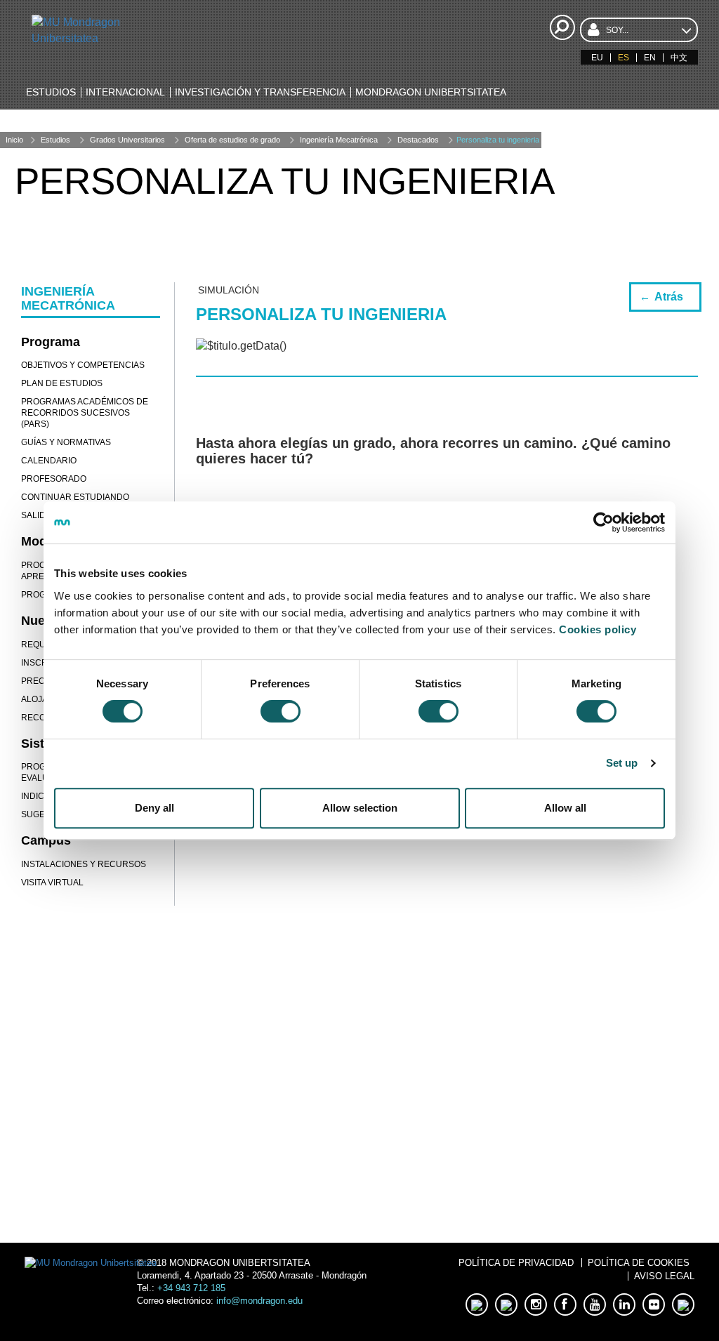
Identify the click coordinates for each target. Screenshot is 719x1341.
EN (650, 57)
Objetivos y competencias (83, 365)
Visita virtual (52, 882)
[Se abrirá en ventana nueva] (102, 1132)
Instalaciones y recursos (83, 864)
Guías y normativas (66, 442)
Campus (46, 840)
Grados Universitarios (127, 140)
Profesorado (53, 479)
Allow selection (359, 808)
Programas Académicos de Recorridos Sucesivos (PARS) (84, 413)
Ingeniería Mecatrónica (339, 140)
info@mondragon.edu (259, 1300)
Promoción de (529, 1063)
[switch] (280, 711)
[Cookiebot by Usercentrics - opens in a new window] (603, 522)
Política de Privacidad (516, 1262)
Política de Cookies (639, 1262)
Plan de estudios (62, 383)
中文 (679, 57)
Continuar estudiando (75, 497)
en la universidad (529, 1182)
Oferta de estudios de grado (232, 140)
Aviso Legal (664, 1276)
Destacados (418, 140)
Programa (50, 342)
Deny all (154, 808)
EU (597, 57)
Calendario (49, 460)
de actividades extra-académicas (529, 1123)
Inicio (14, 140)
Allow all (565, 808)
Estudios (55, 140)
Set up (622, 763)
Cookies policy (597, 629)
